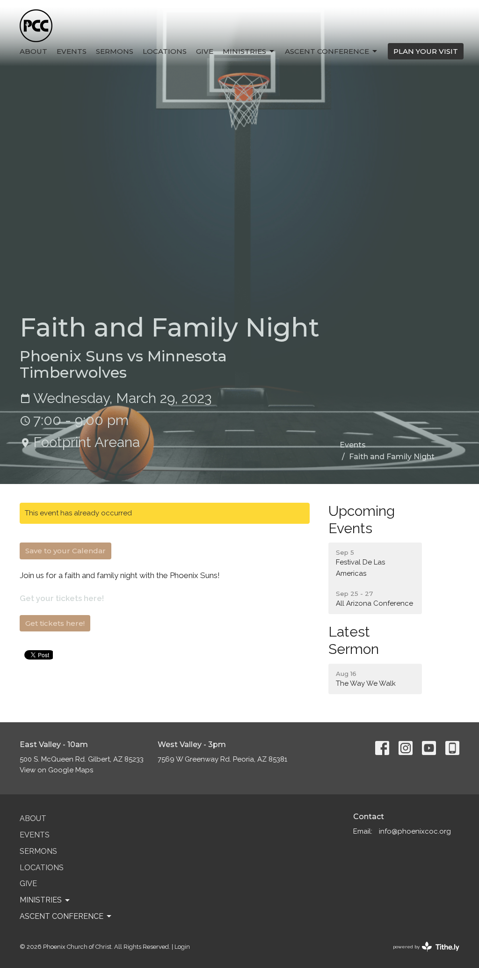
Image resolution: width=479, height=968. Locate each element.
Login (182, 946)
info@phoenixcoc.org (415, 831)
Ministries (244, 51)
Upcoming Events (361, 519)
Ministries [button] (41, 899)
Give (204, 51)
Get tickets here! (55, 623)
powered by (422, 955)
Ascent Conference (327, 51)
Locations (165, 51)
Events (72, 51)
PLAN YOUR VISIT (425, 51)
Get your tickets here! (62, 598)
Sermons (114, 51)
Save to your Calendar (65, 550)
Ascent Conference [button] (61, 916)
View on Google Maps (56, 770)
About (33, 51)
